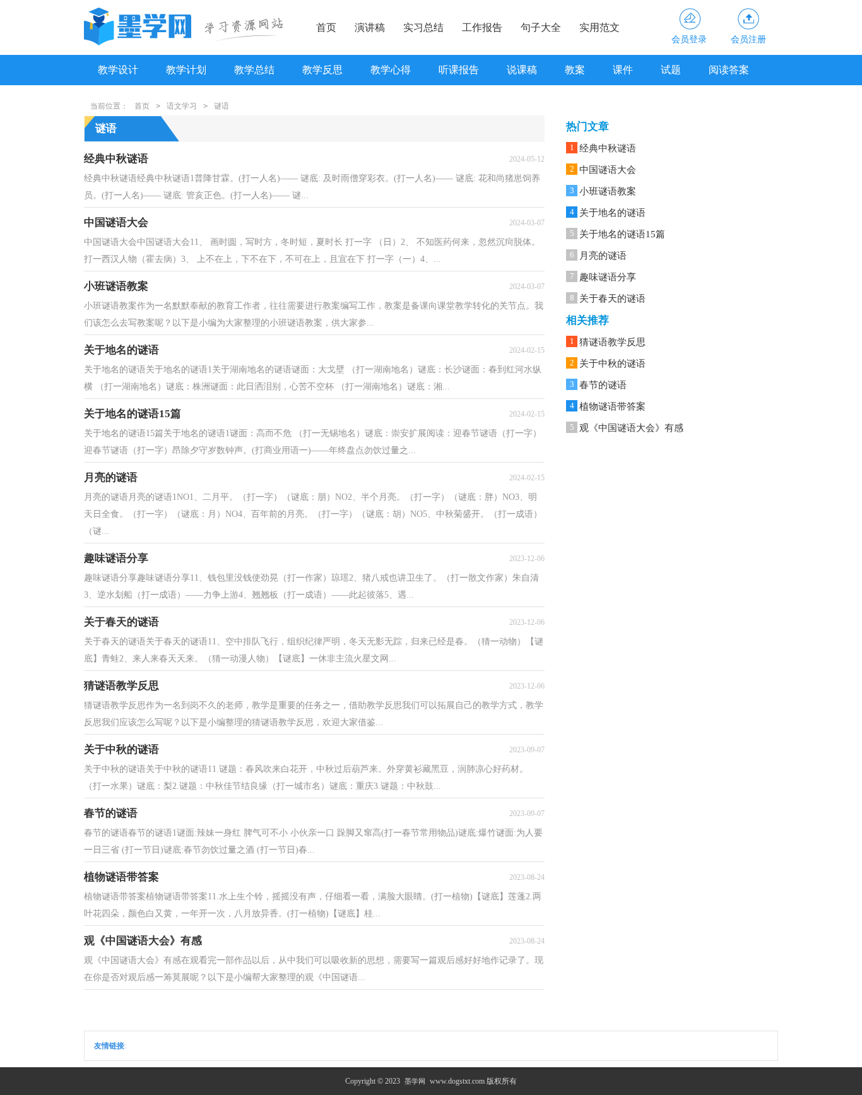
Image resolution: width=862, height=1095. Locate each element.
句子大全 (541, 27)
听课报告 (459, 69)
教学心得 (390, 69)
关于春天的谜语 (612, 298)
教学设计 (118, 69)
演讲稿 (370, 27)
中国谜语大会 (607, 170)
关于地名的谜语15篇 (622, 234)
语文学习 (182, 106)
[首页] (139, 26)
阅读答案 (729, 69)
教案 (575, 69)
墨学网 (414, 1081)
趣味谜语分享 (607, 277)
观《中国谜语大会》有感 (631, 428)
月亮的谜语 (603, 256)
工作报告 (482, 27)
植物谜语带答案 (612, 406)
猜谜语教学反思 (612, 342)
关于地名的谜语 (612, 213)
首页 (326, 27)
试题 (671, 69)
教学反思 (322, 69)
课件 (623, 69)
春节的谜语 (603, 385)
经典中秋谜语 (607, 148)
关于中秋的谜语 (612, 363)
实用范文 (599, 27)
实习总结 (423, 27)
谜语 (221, 106)
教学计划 (186, 69)
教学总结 (254, 69)
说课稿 (522, 69)
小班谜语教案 (607, 191)
